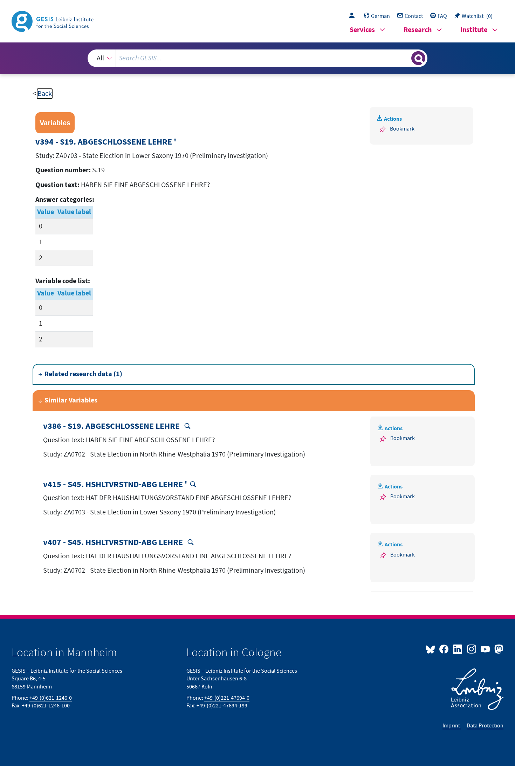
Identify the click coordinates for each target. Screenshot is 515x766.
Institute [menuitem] (473, 30)
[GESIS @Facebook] (444, 649)
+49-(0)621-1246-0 (50, 697)
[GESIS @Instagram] (472, 649)
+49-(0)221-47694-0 (226, 697)
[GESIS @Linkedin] (458, 649)
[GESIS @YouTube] (486, 649)
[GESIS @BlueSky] (432, 649)
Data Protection (485, 725)
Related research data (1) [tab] (83, 374)
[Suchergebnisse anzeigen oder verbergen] (418, 58)
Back (44, 93)
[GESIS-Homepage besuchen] (53, 20)
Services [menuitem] (362, 30)
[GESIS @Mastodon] (498, 649)
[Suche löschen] (405, 58)
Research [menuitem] (418, 30)
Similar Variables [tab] (70, 400)
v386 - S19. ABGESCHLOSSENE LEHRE (112, 426)
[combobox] (257, 58)
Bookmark (402, 128)
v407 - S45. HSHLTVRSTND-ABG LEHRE (114, 542)
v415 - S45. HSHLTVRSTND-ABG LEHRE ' (115, 485)
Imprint (451, 725)
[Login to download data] (353, 16)
